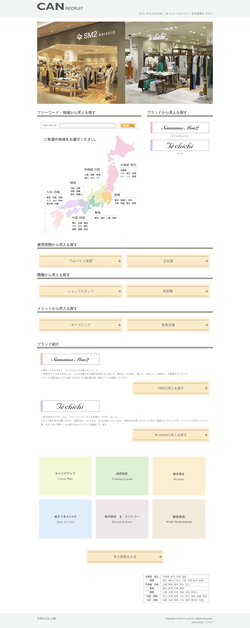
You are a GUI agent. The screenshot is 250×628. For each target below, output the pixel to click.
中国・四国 (78, 217)
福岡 (49, 197)
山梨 (87, 175)
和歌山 (79, 194)
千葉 (117, 203)
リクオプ (208, 622)
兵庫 (78, 188)
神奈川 (123, 200)
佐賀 (55, 197)
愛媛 (80, 229)
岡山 (74, 223)
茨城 (122, 203)
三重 (109, 218)
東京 (117, 200)
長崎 (61, 197)
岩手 (128, 173)
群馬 (134, 203)
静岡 (115, 218)
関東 (118, 194)
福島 (134, 176)
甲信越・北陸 (92, 169)
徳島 (74, 229)
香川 (86, 226)
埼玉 (130, 200)
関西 (73, 183)
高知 (86, 229)
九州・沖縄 (53, 192)
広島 (80, 223)
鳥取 (86, 223)
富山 (87, 178)
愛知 (97, 218)
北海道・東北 (128, 165)
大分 (55, 200)
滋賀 (78, 191)
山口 (80, 226)
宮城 (134, 173)
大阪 (72, 188)
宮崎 (61, 200)
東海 (97, 212)
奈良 (72, 194)
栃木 (128, 203)
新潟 (98, 175)
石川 (92, 178)
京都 (72, 191)
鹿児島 (50, 204)
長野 (92, 175)
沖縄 (57, 204)
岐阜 (103, 218)
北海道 (123, 170)
